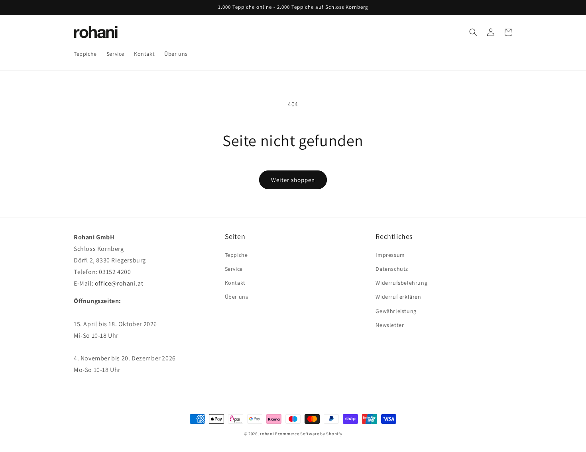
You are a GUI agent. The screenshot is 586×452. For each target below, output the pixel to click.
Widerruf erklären (398, 296)
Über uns (236, 296)
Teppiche (236, 254)
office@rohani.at (119, 283)
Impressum (390, 254)
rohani (267, 433)
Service (234, 268)
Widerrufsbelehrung (401, 282)
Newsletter (390, 325)
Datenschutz (392, 268)
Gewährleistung (396, 311)
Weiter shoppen (293, 180)
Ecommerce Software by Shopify (308, 433)
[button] (473, 32)
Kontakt (235, 282)
